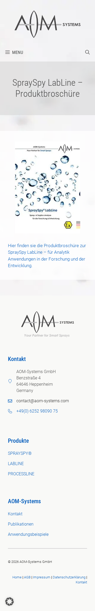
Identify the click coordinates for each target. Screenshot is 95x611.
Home (17, 577)
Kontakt (15, 513)
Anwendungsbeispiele (28, 534)
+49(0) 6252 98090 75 (37, 411)
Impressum (41, 577)
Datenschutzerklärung (69, 577)
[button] (87, 52)
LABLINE (16, 463)
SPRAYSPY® (20, 453)
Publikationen (21, 524)
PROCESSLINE (21, 473)
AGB (27, 577)
